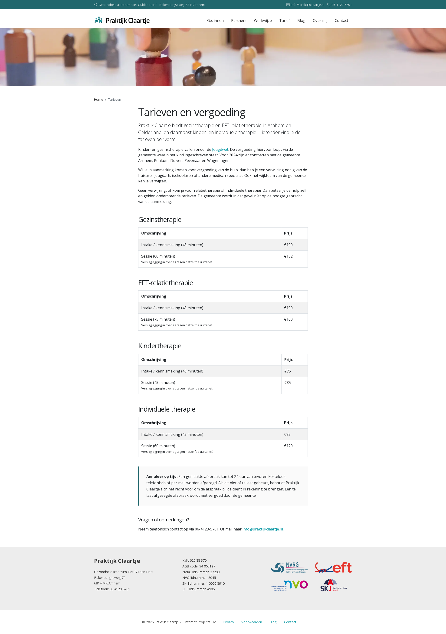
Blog (301, 20)
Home (98, 99)
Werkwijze (263, 20)
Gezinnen (215, 20)
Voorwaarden (251, 622)
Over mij (320, 20)
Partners (238, 20)
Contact (341, 20)
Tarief (284, 20)
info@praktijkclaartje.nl (307, 4)
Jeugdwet (220, 149)
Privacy (228, 622)
